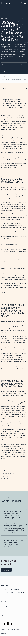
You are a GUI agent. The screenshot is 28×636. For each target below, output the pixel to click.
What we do (13, 592)
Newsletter (16, 596)
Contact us (13, 606)
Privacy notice (4, 631)
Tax (11, 589)
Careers (9, 596)
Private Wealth (4, 589)
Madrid (25, 606)
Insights (7, 76)
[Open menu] (25, 3)
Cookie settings (4, 633)
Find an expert (4, 606)
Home (2, 76)
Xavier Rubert (4, 72)
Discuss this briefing (10, 483)
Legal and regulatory (12, 631)
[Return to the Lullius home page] (8, 623)
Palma (19, 606)
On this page (4, 88)
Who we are (21, 592)
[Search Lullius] (21, 3)
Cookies (18, 631)
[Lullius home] (5, 3)
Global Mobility (5, 479)
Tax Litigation (17, 589)
